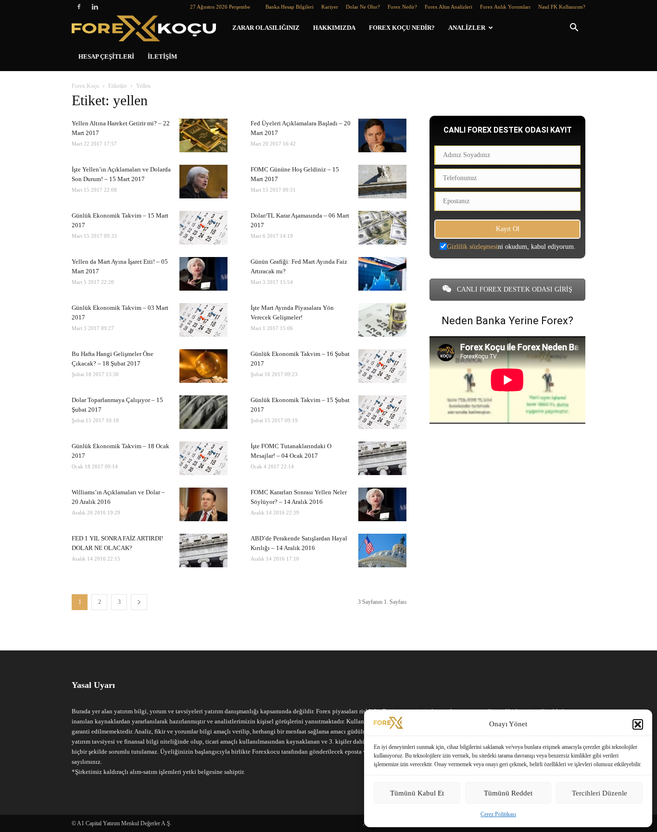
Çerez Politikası (498, 814)
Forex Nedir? (402, 7)
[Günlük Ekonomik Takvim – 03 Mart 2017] (203, 320)
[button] (638, 724)
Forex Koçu (85, 86)
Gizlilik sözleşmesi (472, 246)
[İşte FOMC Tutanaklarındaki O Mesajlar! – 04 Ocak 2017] (382, 458)
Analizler (466, 27)
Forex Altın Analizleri (448, 7)
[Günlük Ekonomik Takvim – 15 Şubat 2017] (382, 412)
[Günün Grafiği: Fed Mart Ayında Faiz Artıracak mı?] (382, 274)
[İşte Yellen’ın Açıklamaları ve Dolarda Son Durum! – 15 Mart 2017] (203, 181)
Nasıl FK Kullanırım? (561, 7)
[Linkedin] (95, 6)
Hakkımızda (334, 27)
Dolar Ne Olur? (363, 7)
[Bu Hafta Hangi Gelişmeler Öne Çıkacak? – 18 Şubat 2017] (203, 366)
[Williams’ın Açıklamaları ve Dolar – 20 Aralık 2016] (203, 504)
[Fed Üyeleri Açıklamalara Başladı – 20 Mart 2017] (382, 135)
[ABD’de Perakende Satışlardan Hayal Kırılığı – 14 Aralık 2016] (382, 550)
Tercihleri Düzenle (599, 793)
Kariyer (329, 7)
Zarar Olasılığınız (266, 27)
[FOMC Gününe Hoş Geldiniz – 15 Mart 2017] (382, 181)
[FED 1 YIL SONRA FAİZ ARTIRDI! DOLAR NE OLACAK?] (203, 550)
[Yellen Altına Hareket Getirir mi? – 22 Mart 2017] (203, 135)
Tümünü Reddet (508, 793)
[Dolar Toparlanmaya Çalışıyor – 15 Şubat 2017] (203, 412)
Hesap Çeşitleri (106, 56)
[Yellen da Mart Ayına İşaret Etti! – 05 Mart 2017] (203, 274)
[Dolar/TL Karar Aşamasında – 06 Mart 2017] (382, 228)
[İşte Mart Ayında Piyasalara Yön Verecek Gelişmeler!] (382, 320)
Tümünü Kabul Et (417, 793)
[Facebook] (79, 6)
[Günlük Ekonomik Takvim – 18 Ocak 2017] (203, 458)
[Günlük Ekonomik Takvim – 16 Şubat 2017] (382, 366)
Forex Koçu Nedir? (402, 27)
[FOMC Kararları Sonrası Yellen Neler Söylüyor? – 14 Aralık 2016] (382, 504)
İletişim (162, 56)
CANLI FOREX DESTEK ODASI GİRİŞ (513, 289)
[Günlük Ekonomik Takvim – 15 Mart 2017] (203, 228)
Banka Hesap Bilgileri (289, 7)
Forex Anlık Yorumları (505, 7)
